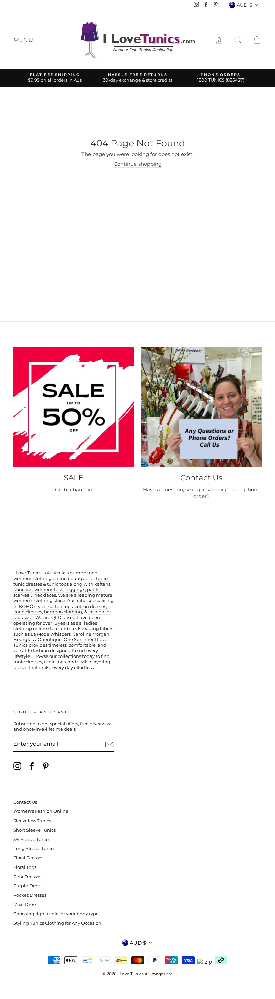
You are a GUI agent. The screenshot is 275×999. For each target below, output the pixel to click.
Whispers (60, 634)
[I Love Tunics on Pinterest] (46, 766)
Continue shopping (138, 164)
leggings (75, 589)
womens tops (48, 589)
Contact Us (25, 802)
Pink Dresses (27, 876)
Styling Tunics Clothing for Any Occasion (57, 923)
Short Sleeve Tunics (34, 830)
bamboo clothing (63, 611)
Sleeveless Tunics (32, 820)
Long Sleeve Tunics (34, 848)
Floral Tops (24, 867)
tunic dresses (27, 584)
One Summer (79, 639)
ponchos (22, 589)
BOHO (26, 606)
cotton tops (60, 606)
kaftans (102, 584)
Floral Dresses (28, 857)
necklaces (45, 595)
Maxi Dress (25, 904)
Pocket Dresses (29, 895)
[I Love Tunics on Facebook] (32, 766)
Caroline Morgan (91, 634)
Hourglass (24, 639)
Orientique (50, 639)
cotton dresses (90, 606)
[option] (54, 78)
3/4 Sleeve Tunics (31, 839)
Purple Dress (27, 885)
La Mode (40, 634)
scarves (21, 595)
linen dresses (27, 611)
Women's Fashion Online (40, 811)
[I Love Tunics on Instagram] (17, 766)
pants (93, 589)
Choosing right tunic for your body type (56, 913)
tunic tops (58, 584)
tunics (102, 578)
